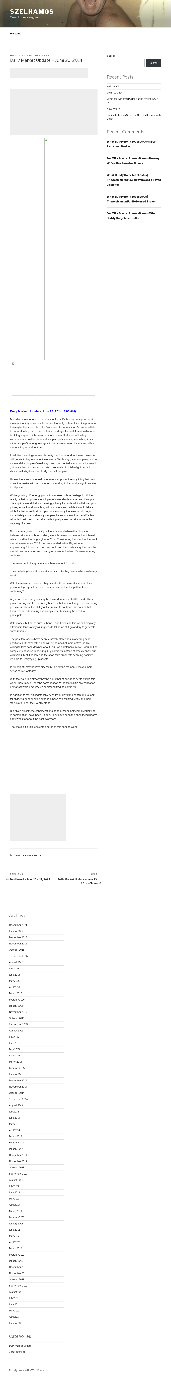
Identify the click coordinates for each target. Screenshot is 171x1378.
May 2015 (14, 1049)
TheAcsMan (41, 55)
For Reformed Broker (141, 201)
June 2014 (14, 1117)
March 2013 (15, 1211)
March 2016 (15, 993)
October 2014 (16, 1092)
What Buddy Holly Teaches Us (127, 141)
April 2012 (14, 1242)
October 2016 (16, 949)
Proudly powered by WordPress (26, 1370)
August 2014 (16, 1105)
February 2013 (17, 1217)
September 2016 (18, 956)
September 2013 (18, 1173)
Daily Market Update (30, 855)
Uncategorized (17, 1351)
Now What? (113, 108)
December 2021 (18, 924)
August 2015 (16, 1030)
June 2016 (14, 974)
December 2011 (18, 1267)
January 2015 (16, 1074)
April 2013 (14, 1204)
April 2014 (14, 1130)
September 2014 (18, 1099)
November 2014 (18, 1086)
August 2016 (16, 962)
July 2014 (14, 1111)
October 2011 (16, 1279)
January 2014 (16, 1148)
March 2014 (15, 1136)
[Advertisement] (49, 73)
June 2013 (14, 1192)
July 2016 (14, 968)
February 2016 (17, 999)
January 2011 (16, 1323)
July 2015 (14, 1036)
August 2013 (16, 1180)
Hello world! (113, 86)
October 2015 (16, 1018)
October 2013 (16, 1167)
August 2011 (16, 1291)
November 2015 (18, 1012)
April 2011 (14, 1316)
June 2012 (14, 1229)
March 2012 (15, 1248)
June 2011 (14, 1304)
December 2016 (18, 937)
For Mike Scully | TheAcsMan (126, 158)
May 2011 (14, 1310)
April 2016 (14, 987)
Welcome (15, 33)
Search (111, 55)
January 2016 (16, 1005)
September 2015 (18, 1024)
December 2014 (18, 1080)
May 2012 (14, 1235)
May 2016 (14, 980)
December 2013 (18, 1155)
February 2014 (17, 1142)
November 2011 (18, 1273)
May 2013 (14, 1198)
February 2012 (17, 1254)
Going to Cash (114, 92)
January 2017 (16, 931)
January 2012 (16, 1260)
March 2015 (15, 1061)
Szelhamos (32, 11)
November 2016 (18, 943)
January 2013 (16, 1223)
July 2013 (14, 1186)
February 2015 (17, 1068)
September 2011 (18, 1285)
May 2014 (14, 1123)
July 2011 (13, 1298)
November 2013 (18, 1161)
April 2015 (14, 1055)
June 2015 (14, 1043)
